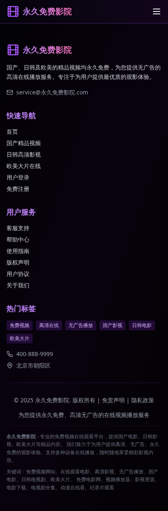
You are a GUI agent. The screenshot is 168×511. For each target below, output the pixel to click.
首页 (12, 131)
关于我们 (18, 285)
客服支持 (18, 228)
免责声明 (113, 400)
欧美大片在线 (24, 166)
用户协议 (18, 274)
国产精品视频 (24, 143)
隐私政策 (142, 400)
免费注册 (18, 189)
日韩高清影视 (24, 154)
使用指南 (18, 251)
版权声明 (18, 262)
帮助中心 (18, 239)
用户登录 (18, 177)
